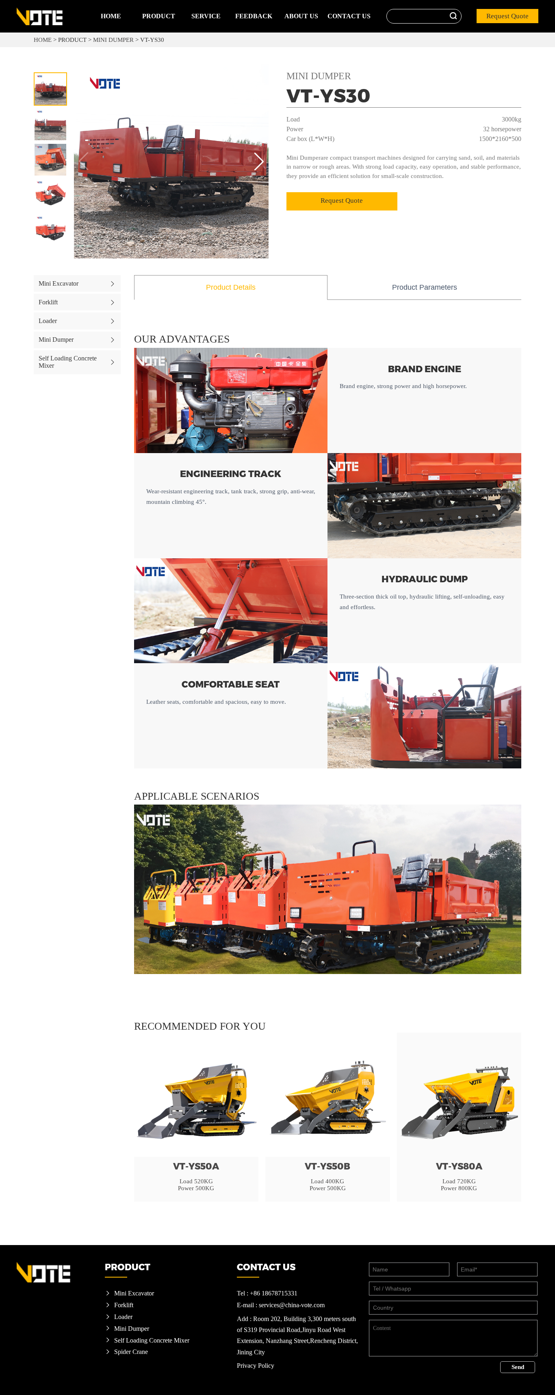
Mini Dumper (113, 40)
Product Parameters (424, 287)
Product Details (231, 287)
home (43, 40)
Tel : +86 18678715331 (267, 1293)
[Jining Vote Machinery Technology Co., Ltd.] (51, 16)
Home (111, 16)
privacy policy (255, 1365)
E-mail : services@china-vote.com (281, 1305)
